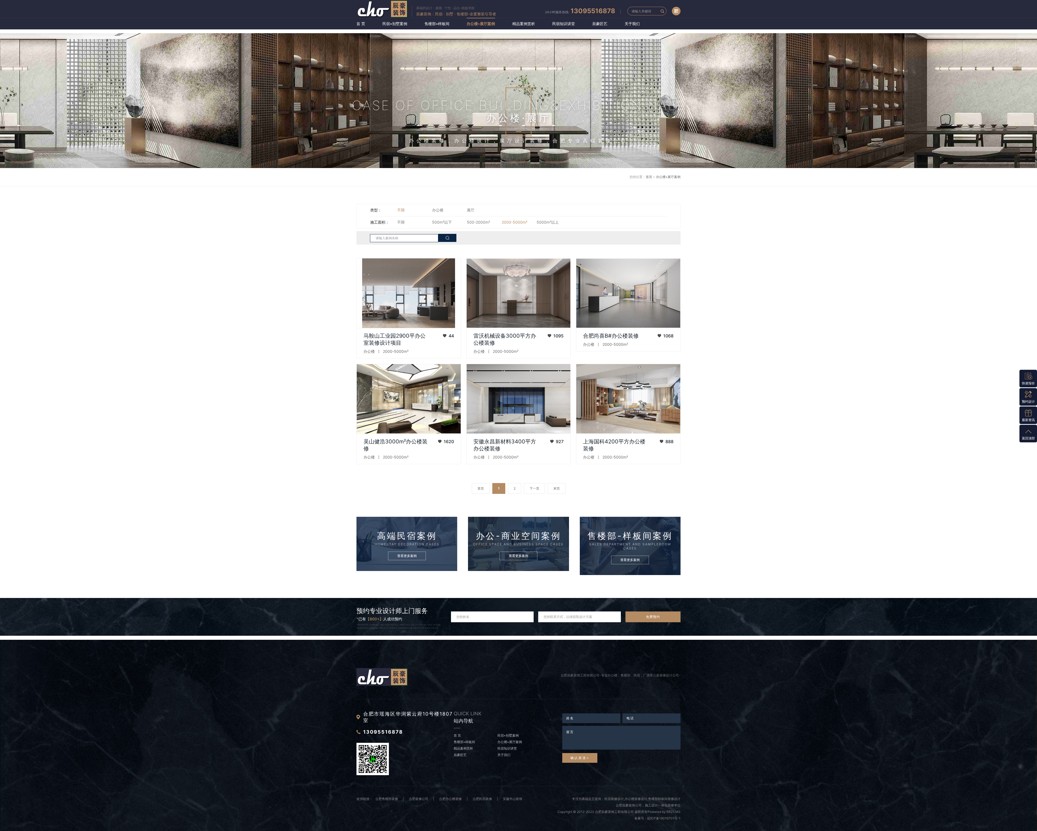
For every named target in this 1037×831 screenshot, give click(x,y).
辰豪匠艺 (599, 23)
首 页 (360, 23)
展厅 (470, 210)
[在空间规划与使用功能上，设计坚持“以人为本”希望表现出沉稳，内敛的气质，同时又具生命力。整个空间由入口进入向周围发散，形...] (628, 399)
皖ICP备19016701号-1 (664, 818)
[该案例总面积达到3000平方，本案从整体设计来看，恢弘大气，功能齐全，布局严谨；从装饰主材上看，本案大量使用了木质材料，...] (519, 293)
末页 (556, 488)
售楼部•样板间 (437, 23)
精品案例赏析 (523, 23)
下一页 (534, 488)
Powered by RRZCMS (664, 812)
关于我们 (632, 23)
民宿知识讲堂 (563, 23)
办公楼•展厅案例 (481, 23)
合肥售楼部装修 (386, 799)
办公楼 (437, 210)
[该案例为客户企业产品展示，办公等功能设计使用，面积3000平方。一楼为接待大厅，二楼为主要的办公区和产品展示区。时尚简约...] (409, 399)
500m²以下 (442, 222)
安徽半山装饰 (512, 799)
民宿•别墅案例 (394, 23)
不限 (401, 210)
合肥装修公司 (418, 799)
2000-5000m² (514, 222)
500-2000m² (478, 222)
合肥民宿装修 (482, 799)
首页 (649, 177)
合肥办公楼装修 (450, 799)
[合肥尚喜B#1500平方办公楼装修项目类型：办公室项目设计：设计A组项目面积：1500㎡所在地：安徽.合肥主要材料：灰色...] (628, 293)
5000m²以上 (548, 222)
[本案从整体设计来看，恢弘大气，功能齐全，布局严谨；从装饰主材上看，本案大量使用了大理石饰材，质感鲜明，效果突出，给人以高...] (519, 399)
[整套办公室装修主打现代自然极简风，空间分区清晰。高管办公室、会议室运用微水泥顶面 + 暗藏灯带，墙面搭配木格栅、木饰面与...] (409, 293)
